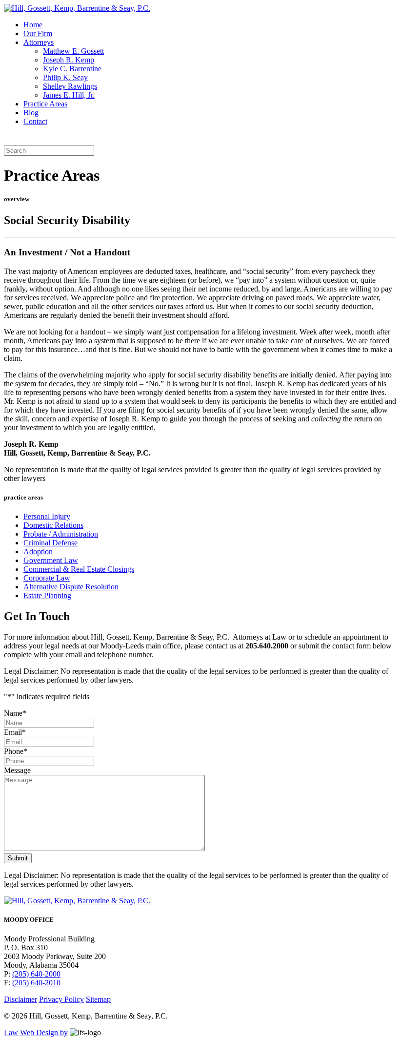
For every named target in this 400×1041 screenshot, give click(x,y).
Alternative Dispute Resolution (71, 587)
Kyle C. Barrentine (72, 68)
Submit (18, 858)
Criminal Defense (50, 543)
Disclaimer (20, 999)
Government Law (50, 560)
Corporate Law (46, 578)
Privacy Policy (61, 999)
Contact (35, 121)
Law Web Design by (36, 1032)
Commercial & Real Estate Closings (78, 569)
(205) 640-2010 (36, 983)
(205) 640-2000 (36, 974)
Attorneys (38, 42)
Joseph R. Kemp (68, 60)
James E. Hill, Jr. (69, 95)
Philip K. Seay (65, 77)
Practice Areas (45, 104)
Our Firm (37, 33)
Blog (31, 112)
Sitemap (98, 999)
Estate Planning (47, 595)
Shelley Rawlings (70, 86)
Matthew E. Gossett (73, 51)
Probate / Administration (60, 534)
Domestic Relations (53, 525)
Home (32, 25)
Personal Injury (46, 516)
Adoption (38, 551)
